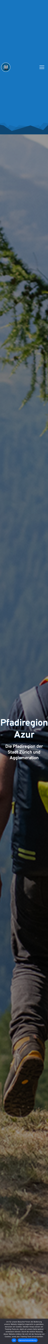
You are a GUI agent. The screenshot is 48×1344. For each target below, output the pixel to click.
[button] (41, 67)
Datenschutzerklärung (27, 1340)
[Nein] (45, 1331)
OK (14, 1340)
